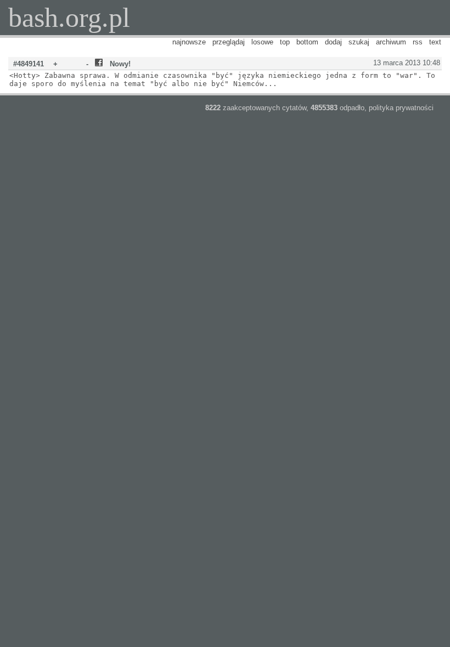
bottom (307, 42)
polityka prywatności (401, 108)
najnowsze (189, 42)
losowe (262, 42)
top (285, 42)
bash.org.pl (69, 17)
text (435, 42)
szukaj (358, 42)
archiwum (391, 42)
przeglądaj (228, 42)
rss (418, 42)
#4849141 (28, 64)
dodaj (333, 42)
